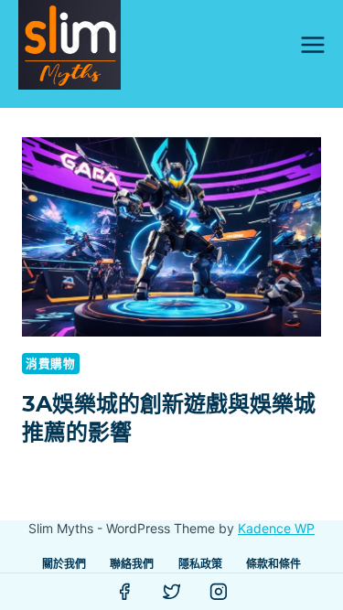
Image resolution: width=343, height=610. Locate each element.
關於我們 (64, 564)
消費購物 (51, 363)
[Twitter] (172, 591)
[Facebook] (124, 591)
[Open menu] (312, 44)
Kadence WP (276, 528)
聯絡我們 (132, 564)
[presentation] (171, 237)
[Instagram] (218, 591)
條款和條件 (273, 564)
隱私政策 (200, 564)
